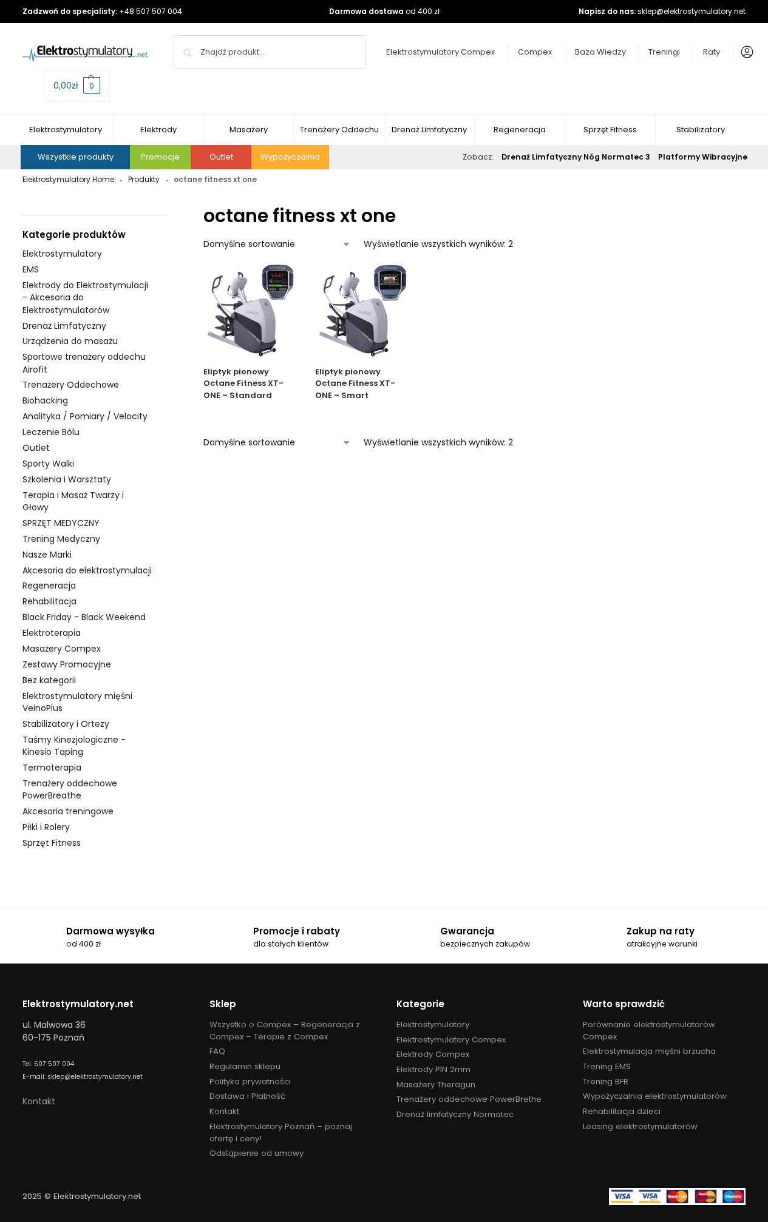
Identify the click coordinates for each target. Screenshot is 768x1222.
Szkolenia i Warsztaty (66, 479)
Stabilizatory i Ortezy (65, 724)
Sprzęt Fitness (51, 843)
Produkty (144, 179)
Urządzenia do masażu (70, 341)
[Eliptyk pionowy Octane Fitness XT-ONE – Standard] (250, 310)
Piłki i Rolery (46, 827)
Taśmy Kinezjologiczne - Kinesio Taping (74, 746)
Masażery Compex (61, 649)
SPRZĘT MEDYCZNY (61, 523)
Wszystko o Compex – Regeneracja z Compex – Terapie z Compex (284, 1030)
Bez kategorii (49, 680)
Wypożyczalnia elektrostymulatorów (655, 1096)
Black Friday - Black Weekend (84, 617)
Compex (535, 52)
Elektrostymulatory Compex (440, 52)
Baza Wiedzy (600, 52)
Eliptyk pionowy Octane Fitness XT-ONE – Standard (243, 383)
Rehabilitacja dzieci (622, 1111)
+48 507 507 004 (150, 11)
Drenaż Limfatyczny (64, 326)
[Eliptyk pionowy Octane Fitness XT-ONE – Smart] (362, 310)
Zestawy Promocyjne (66, 664)
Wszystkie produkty (76, 157)
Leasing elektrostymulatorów (640, 1126)
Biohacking (45, 400)
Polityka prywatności (250, 1081)
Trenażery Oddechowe (70, 385)
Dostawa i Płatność (247, 1096)
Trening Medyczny (61, 539)
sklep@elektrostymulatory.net (691, 11)
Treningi (664, 52)
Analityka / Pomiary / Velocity (85, 416)
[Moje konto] (744, 52)
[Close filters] (170, 209)
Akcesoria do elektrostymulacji (87, 570)
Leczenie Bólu (51, 432)
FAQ (217, 1051)
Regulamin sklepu (244, 1066)
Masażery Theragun (435, 1084)
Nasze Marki (47, 555)
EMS (30, 269)
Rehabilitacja (49, 601)
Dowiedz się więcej (250, 415)
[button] (77, 85)
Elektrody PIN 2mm (433, 1069)
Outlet (221, 157)
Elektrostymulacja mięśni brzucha (649, 1051)
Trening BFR (605, 1081)
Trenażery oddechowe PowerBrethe (469, 1099)
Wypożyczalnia (290, 157)
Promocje (160, 157)
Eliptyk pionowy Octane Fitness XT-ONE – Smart (355, 383)
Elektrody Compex (432, 1054)
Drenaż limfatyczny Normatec (455, 1114)
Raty (711, 52)
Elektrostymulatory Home (68, 179)
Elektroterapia (51, 633)
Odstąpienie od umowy (256, 1153)
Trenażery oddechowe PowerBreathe (69, 789)
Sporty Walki (48, 463)
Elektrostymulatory (62, 254)
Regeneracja (49, 585)
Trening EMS (607, 1066)
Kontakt (38, 1101)
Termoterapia (51, 767)
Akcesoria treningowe (68, 811)
